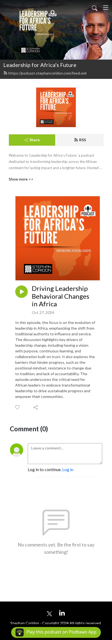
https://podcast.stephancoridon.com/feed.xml (47, 73)
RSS (82, 139)
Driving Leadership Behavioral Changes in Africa (60, 296)
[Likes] (18, 407)
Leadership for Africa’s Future (39, 65)
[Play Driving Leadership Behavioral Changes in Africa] (21, 291)
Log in (67, 469)
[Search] (94, 7)
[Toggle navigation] (105, 7)
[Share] (36, 407)
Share (34, 139)
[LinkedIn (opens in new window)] (62, 612)
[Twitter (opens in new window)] (49, 612)
